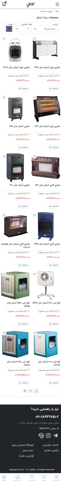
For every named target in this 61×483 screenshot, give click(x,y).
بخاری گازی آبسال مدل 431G (47, 244)
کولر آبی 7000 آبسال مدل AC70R (49, 363)
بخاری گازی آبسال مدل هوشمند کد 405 (15, 246)
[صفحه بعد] (25, 391)
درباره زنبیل (28, 450)
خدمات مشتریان (51, 445)
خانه (57, 11)
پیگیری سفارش (51, 450)
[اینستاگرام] (48, 436)
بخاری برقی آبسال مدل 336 (47, 126)
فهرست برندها (46, 11)
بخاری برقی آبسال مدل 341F (47, 67)
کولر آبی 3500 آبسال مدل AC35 (18, 363)
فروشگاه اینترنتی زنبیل (22, 445)
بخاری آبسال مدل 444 (20, 126)
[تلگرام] (55, 436)
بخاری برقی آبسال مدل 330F (16, 67)
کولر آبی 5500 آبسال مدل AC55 (18, 304)
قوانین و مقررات (25, 456)
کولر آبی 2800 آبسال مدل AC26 (46, 303)
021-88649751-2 (47, 417)
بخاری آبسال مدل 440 (20, 185)
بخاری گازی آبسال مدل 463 (47, 185)
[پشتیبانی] (41, 436)
